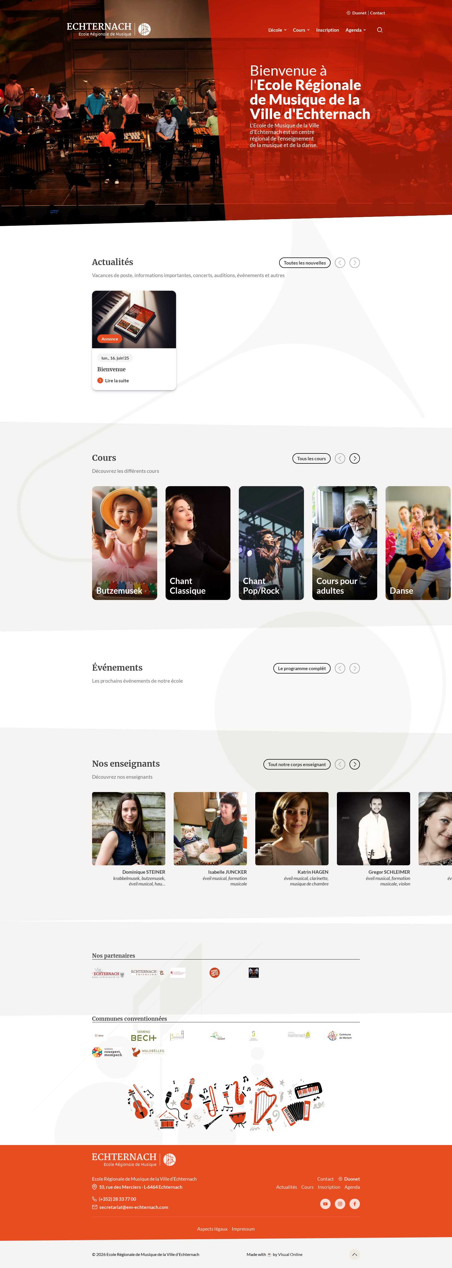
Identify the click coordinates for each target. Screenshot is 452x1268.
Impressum (243, 1229)
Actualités (286, 1187)
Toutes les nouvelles (305, 263)
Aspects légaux (212, 1229)
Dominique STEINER (143, 872)
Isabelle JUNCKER (227, 872)
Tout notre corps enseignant (297, 764)
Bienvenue (111, 369)
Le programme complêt (302, 668)
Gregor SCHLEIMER (389, 872)
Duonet (359, 12)
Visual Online (290, 1254)
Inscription (327, 30)
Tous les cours (311, 458)
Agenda (353, 30)
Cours (299, 30)
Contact (377, 12)
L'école (275, 30)
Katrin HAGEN (313, 872)
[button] (354, 458)
